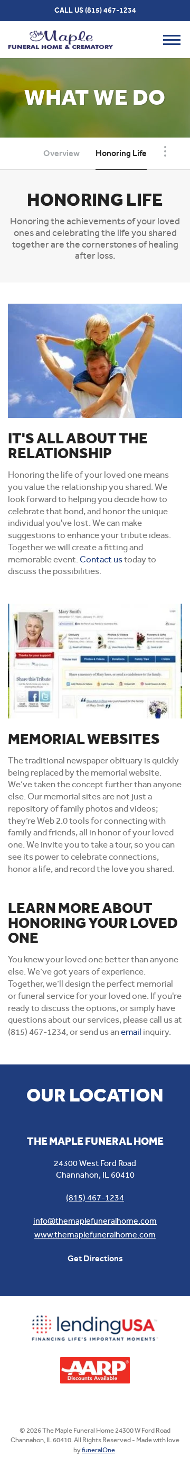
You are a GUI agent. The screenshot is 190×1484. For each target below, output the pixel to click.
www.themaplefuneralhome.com (95, 1235)
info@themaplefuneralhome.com (95, 1221)
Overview (61, 153)
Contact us (101, 559)
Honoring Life (121, 153)
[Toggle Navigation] (165, 151)
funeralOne (98, 1450)
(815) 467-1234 (110, 10)
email (131, 1031)
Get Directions (95, 1258)
